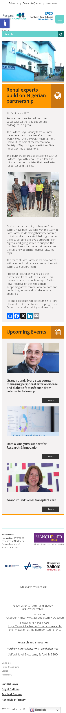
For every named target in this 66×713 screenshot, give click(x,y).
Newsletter (51, 3)
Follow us (13, 3)
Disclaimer (6, 663)
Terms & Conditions (10, 667)
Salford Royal (10, 684)
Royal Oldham (10, 689)
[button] (5, 23)
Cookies (5, 671)
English (40, 709)
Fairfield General (12, 694)
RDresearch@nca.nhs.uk (33, 586)
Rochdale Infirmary (14, 699)
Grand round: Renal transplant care (31, 500)
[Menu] (59, 19)
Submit (61, 34)
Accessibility (7, 674)
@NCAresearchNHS (33, 609)
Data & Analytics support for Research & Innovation (27, 445)
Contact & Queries (32, 3)
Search (6, 29)
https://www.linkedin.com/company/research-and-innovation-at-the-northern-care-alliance (35, 628)
